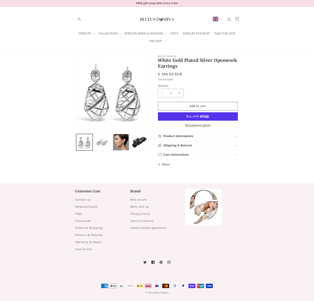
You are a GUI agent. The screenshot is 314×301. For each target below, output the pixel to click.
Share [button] (166, 164)
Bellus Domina (161, 293)
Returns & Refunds (89, 235)
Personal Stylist (86, 206)
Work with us (139, 206)
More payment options (198, 125)
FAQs (78, 213)
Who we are (138, 199)
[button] (79, 19)
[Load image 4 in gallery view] (139, 142)
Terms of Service (142, 221)
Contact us (83, 199)
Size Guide (82, 221)
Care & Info (83, 249)
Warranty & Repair (88, 242)
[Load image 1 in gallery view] (84, 142)
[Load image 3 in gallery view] (121, 142)
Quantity (163, 85)
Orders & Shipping (88, 227)
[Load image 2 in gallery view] (102, 142)
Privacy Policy (140, 213)
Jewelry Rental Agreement (148, 227)
